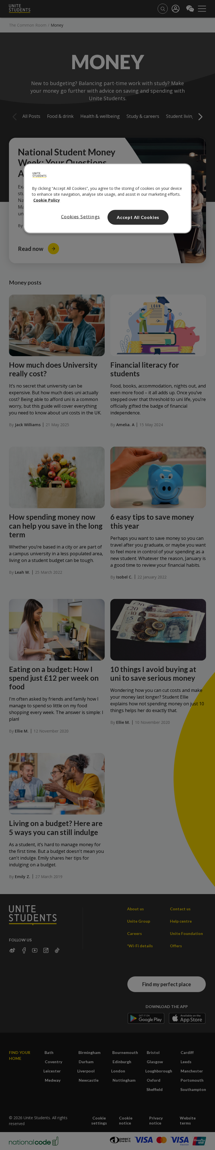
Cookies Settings (80, 217)
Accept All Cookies (138, 217)
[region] (107, 199)
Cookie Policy (46, 200)
